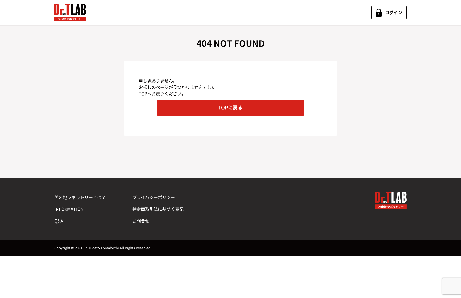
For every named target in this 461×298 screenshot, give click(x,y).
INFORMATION (69, 209)
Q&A (58, 221)
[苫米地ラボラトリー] (70, 12)
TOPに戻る (230, 107)
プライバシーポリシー (153, 197)
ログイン (393, 12)
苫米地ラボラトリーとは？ (80, 197)
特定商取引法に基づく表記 (158, 209)
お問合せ (140, 221)
